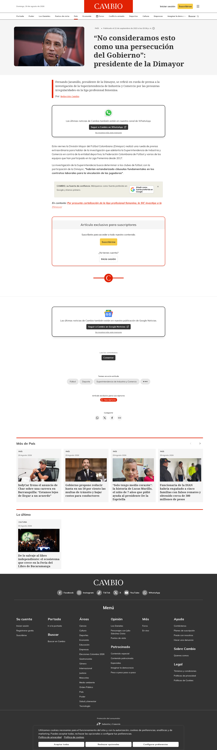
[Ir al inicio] (108, 6)
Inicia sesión (108, 259)
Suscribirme (108, 241)
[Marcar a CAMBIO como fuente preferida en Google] (141, 189)
